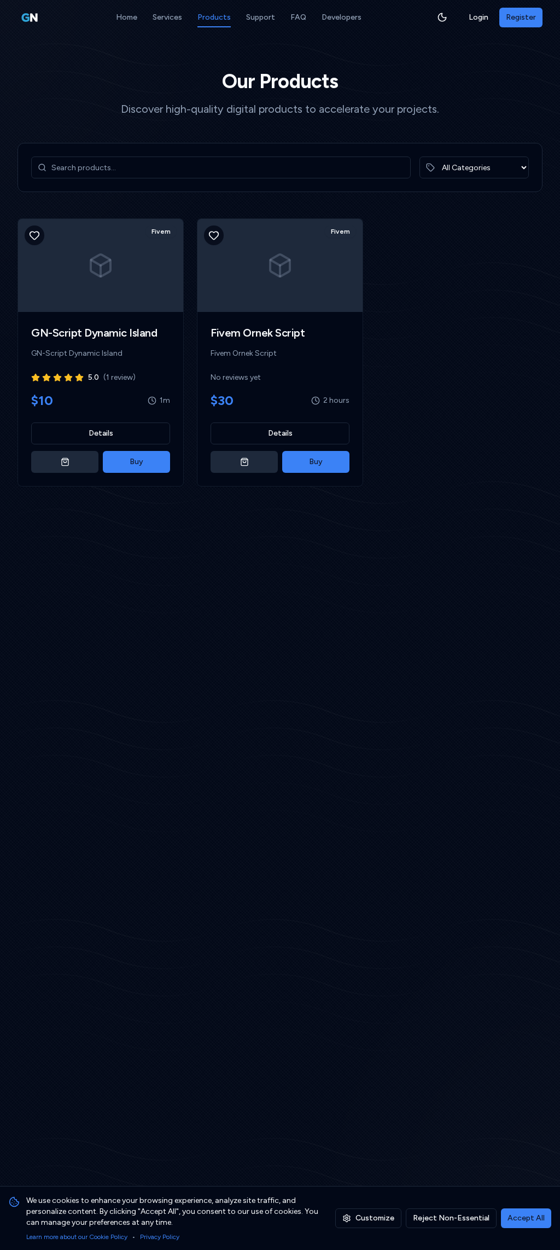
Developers (341, 17)
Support (260, 17)
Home (126, 17)
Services (167, 17)
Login (478, 17)
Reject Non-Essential (451, 1218)
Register (521, 17)
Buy (136, 461)
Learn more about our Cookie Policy (76, 1237)
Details (101, 433)
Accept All (526, 1218)
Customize (374, 1218)
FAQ (298, 17)
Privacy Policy (159, 1237)
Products (214, 17)
